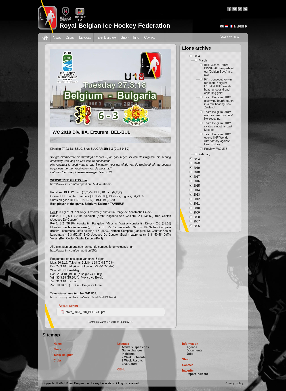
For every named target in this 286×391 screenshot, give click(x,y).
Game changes (132, 350)
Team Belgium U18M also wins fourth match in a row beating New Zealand (218, 102)
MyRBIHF (240, 26)
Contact (150, 37)
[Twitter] (234, 9)
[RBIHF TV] (80, 20)
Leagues (85, 37)
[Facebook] (229, 9)
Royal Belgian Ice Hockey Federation (114, 25)
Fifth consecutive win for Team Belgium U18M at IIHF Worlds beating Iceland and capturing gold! (218, 86)
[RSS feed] (240, 9)
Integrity (187, 370)
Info (136, 37)
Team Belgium (106, 37)
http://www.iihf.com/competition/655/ (73, 250)
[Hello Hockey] (65, 20)
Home (58, 343)
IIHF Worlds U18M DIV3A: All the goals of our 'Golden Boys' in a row (219, 70)
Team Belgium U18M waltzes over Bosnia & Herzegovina (218, 115)
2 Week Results (132, 360)
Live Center (129, 364)
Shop (124, 37)
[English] (222, 26)
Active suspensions (135, 347)
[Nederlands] (226, 26)
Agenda (192, 347)
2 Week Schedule (133, 357)
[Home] (45, 37)
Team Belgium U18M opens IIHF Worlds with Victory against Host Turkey (217, 139)
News (57, 37)
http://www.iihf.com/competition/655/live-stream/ (81, 184)
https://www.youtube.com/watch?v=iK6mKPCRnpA (83, 297)
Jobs (190, 353)
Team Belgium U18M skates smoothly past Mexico (218, 126)
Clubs (69, 37)
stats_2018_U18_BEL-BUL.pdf (85, 312)
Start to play (229, 37)
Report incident (197, 374)
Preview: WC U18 (215, 148)
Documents (194, 350)
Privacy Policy (234, 383)
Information (190, 343)
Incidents (128, 353)
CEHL (121, 369)
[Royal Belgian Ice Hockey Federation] (47, 16)
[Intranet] (245, 9)
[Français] (231, 26)
